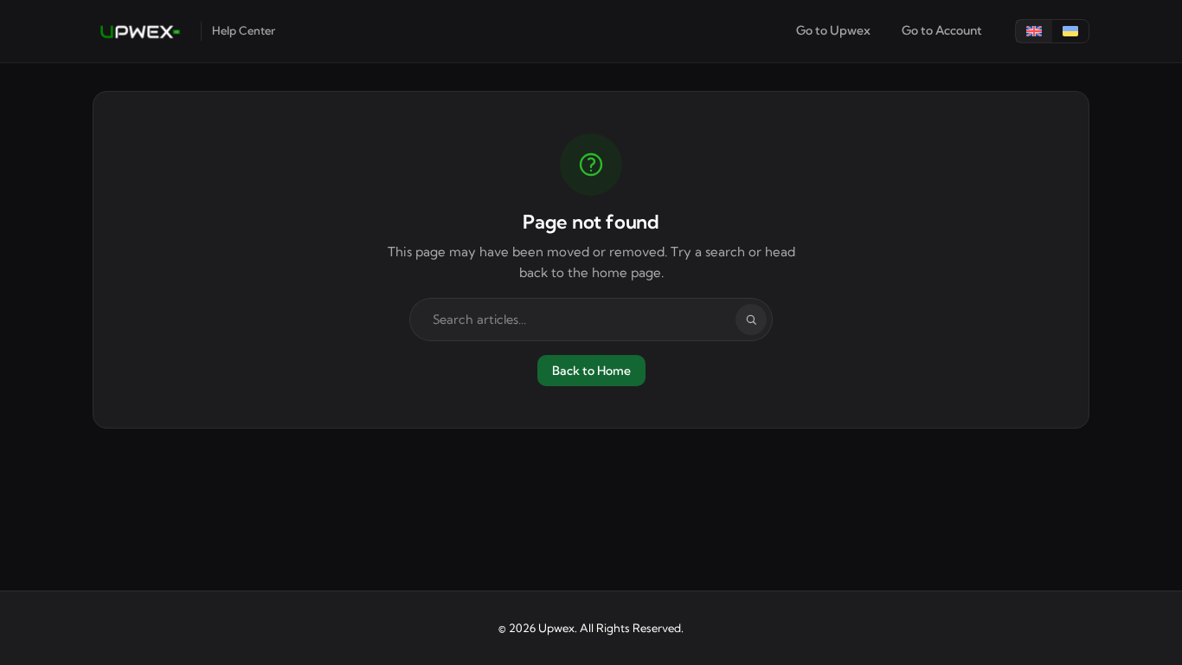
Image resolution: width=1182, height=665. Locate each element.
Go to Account (942, 30)
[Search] (751, 319)
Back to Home (591, 370)
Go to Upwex (833, 30)
